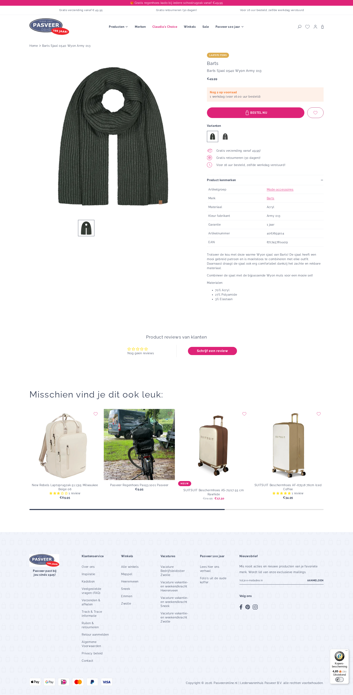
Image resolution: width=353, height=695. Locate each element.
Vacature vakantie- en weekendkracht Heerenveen (174, 586)
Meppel (126, 574)
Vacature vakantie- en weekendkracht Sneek (174, 602)
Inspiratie (88, 574)
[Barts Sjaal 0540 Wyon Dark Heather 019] (225, 136)
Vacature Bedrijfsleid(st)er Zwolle (173, 571)
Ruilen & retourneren (90, 625)
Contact (87, 660)
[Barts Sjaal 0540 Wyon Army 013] (212, 136)
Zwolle (126, 603)
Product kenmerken (221, 180)
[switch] (339, 679)
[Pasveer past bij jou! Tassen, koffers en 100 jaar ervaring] (49, 27)
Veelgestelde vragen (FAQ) (91, 591)
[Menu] (346, 651)
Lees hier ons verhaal (209, 568)
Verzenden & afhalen (91, 602)
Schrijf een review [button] (212, 351)
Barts (271, 198)
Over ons (88, 566)
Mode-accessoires (280, 189)
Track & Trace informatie (92, 613)
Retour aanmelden (95, 634)
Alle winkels (130, 566)
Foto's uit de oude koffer (213, 580)
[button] (299, 27)
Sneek (125, 588)
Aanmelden (315, 580)
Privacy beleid (92, 653)
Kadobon (88, 581)
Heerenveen (130, 581)
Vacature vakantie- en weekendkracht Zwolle (174, 617)
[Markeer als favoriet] (315, 112)
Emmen (126, 596)
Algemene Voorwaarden (91, 644)
